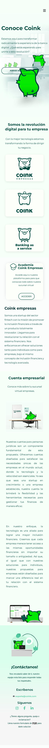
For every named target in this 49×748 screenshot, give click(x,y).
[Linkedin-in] (32, 708)
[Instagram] (17, 708)
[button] (44, 10)
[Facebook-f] (24, 708)
